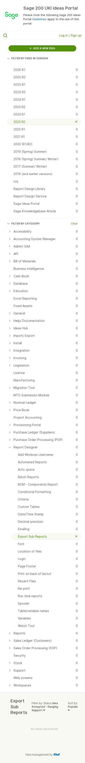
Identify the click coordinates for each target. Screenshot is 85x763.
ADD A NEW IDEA (43, 48)
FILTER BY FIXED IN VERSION (29, 58)
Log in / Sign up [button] (70, 35)
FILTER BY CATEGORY (25, 223)
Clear (74, 223)
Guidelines (39, 19)
